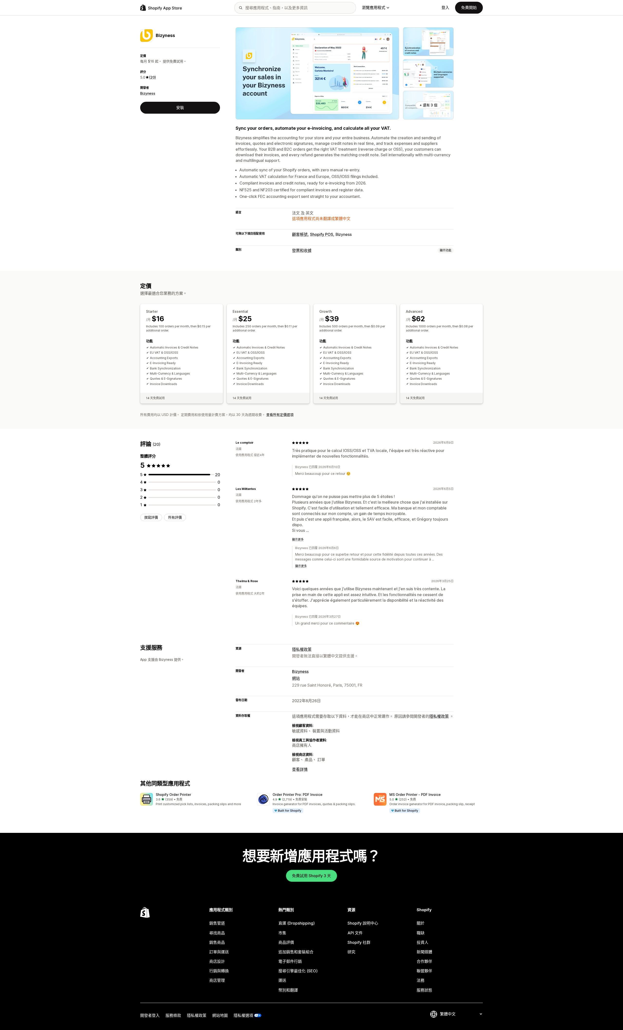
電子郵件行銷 (290, 961)
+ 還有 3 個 (428, 105)
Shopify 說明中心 (363, 923)
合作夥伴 (424, 961)
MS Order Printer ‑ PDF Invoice (415, 794)
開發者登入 (150, 1015)
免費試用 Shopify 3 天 (311, 875)
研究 (351, 951)
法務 (420, 980)
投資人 (422, 942)
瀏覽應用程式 (373, 7)
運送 (282, 980)
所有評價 (175, 517)
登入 (445, 7)
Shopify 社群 (359, 942)
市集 (282, 932)
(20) (152, 77)
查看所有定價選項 (279, 415)
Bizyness (147, 93)
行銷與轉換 (219, 970)
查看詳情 (300, 769)
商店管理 (217, 980)
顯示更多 (298, 539)
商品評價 (286, 942)
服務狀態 (424, 990)
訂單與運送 (219, 951)
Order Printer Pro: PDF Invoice (297, 794)
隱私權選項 (243, 1015)
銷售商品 (217, 942)
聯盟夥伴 (424, 970)
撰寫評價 (151, 517)
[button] (194, 799)
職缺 (420, 932)
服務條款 (173, 1015)
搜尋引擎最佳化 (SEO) (298, 970)
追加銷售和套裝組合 (295, 951)
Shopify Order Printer (173, 794)
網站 (296, 678)
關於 (420, 923)
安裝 (180, 107)
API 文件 (355, 932)
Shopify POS (321, 234)
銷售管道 (217, 923)
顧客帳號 (300, 234)
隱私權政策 (302, 649)
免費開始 (469, 7)
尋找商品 (217, 932)
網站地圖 (220, 1015)
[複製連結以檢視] (256, 443)
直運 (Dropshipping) (296, 923)
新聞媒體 (424, 951)
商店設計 (217, 961)
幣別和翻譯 (288, 990)
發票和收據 (302, 250)
